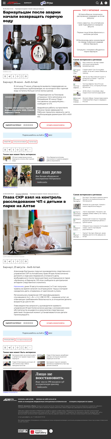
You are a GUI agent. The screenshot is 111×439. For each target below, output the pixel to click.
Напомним (19, 286)
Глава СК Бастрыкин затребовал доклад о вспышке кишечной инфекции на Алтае (57, 356)
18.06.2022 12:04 (8, 9)
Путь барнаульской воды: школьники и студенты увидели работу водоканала (57, 159)
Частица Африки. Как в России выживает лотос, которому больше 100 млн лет (94, 85)
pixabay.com (7, 71)
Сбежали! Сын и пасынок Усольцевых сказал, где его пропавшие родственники (95, 227)
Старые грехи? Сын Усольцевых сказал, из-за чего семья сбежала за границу (95, 71)
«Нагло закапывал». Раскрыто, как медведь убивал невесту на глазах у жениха (95, 213)
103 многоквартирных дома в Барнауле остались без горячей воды (23, 159)
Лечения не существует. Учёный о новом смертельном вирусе (94, 205)
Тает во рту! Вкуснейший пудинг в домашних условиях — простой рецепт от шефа (94, 78)
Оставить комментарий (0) (55, 125)
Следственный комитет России (13, 256)
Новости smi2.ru (10, 187)
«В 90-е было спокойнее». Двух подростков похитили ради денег (94, 92)
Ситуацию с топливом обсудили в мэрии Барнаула (90, 51)
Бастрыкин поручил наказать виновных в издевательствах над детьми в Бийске (58, 363)
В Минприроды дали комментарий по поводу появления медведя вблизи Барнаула (91, 42)
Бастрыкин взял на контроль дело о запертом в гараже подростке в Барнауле (24, 356)
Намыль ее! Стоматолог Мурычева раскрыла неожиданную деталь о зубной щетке (94, 220)
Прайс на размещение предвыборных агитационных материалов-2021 (42, 401)
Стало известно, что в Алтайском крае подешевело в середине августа (91, 25)
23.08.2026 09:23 (8, 194)
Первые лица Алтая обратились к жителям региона (90, 33)
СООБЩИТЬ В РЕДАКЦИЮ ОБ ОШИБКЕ (81, 401)
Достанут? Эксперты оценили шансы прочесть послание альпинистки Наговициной (95, 199)
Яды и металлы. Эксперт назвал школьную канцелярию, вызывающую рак (93, 64)
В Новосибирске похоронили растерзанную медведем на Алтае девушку (90, 16)
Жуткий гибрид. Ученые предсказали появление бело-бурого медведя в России (95, 99)
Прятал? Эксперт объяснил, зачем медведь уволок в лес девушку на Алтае (94, 234)
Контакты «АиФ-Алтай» (26, 399)
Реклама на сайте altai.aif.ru (46, 399)
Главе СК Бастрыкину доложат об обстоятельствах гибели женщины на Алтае (23, 363)
